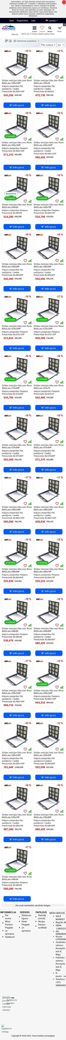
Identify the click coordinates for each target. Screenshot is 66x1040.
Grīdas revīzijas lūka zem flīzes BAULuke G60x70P (49, 205)
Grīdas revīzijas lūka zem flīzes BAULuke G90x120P (49, 691)
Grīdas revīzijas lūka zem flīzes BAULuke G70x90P (49, 446)
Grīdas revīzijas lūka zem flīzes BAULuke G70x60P (17, 386)
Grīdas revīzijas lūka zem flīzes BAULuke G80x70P (49, 570)
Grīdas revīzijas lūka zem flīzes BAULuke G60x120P (49, 143)
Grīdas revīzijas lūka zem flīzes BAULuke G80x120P (49, 508)
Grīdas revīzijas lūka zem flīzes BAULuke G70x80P (17, 446)
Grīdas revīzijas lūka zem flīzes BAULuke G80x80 (17, 629)
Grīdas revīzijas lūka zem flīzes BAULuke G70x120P (49, 327)
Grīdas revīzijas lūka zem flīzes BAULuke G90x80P (49, 816)
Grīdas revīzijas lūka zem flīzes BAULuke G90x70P (17, 816)
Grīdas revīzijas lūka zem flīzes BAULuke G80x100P (17, 508)
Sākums (15, 34)
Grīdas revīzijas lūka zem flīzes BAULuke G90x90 (17, 878)
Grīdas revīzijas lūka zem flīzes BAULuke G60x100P (17, 143)
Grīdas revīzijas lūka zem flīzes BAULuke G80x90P (49, 629)
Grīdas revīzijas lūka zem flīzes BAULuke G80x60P (17, 570)
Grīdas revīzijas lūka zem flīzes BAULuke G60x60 (17, 205)
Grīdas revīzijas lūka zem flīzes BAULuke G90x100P (17, 691)
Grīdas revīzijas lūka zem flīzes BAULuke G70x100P (17, 327)
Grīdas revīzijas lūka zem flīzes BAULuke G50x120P (17, 81)
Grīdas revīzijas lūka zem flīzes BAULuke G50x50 (49, 81)
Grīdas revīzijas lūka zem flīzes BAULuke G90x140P (17, 753)
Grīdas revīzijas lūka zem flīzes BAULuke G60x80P (17, 265)
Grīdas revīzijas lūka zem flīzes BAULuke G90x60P (49, 753)
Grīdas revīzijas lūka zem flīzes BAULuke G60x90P (49, 265)
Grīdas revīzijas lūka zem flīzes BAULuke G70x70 (49, 386)
